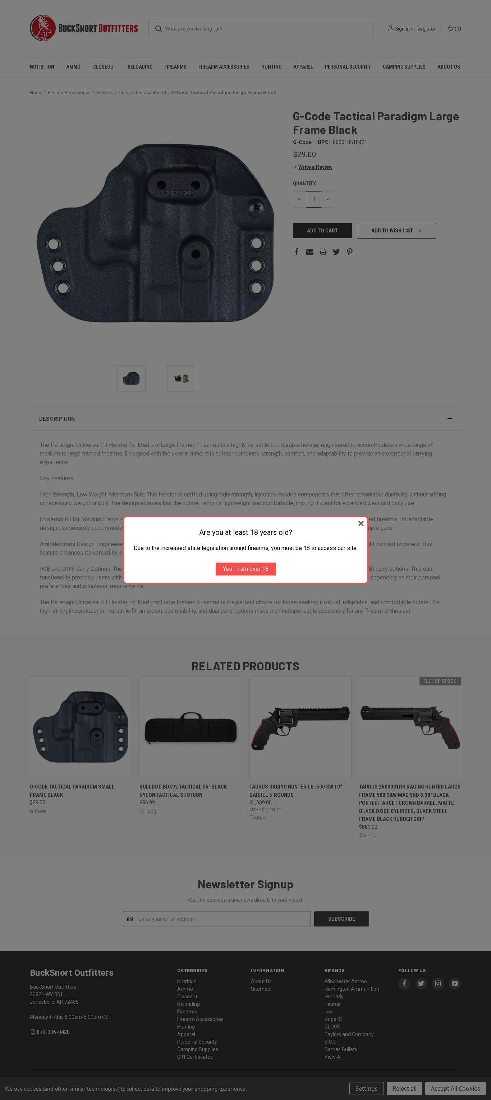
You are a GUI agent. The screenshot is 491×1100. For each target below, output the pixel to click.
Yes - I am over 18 (246, 568)
